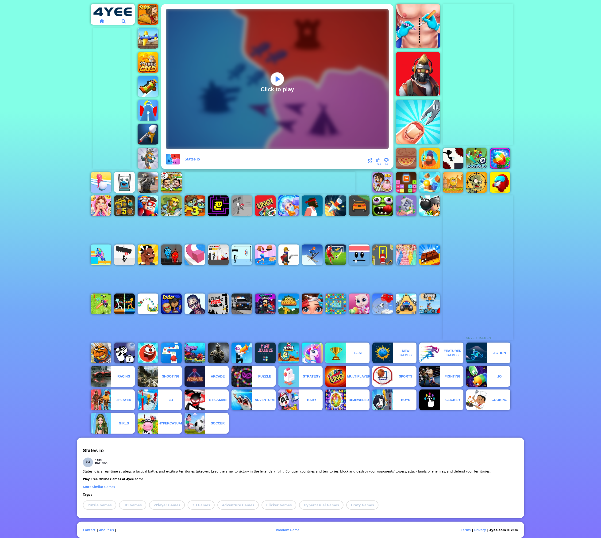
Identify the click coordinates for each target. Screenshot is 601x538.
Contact (89, 530)
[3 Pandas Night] (124, 353)
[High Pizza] (265, 254)
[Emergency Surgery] (288, 205)
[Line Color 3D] (195, 254)
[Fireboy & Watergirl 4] (171, 254)
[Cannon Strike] (148, 304)
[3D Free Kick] (335, 254)
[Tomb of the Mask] (218, 205)
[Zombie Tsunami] (382, 205)
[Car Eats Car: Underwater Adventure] (195, 353)
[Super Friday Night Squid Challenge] (265, 304)
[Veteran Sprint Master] (406, 304)
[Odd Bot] (406, 205)
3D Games (201, 505)
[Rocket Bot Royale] (288, 353)
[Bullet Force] (148, 182)
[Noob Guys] (101, 254)
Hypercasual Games (321, 505)
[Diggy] (148, 158)
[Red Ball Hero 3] (148, 353)
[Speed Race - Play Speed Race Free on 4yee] (359, 205)
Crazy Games (362, 505)
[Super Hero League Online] (148, 205)
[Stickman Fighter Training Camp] (218, 304)
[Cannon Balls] (429, 182)
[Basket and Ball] (101, 353)
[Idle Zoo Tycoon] (288, 304)
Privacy (480, 530)
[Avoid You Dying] (241, 254)
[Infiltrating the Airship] (382, 304)
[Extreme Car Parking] (382, 254)
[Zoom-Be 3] (195, 205)
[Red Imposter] (500, 182)
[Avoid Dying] (124, 254)
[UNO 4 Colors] (265, 205)
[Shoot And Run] (241, 353)
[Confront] (148, 134)
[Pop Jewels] (335, 304)
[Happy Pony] (312, 353)
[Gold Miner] (148, 62)
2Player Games (167, 505)
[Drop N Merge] (406, 182)
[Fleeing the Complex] (241, 205)
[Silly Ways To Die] (359, 254)
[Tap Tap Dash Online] (171, 353)
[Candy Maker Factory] (500, 158)
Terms (466, 530)
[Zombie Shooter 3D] (195, 304)
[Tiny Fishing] (429, 158)
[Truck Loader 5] (124, 205)
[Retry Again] (148, 86)
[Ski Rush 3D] (312, 254)
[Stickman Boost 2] (453, 158)
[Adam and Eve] (453, 182)
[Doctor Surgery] (418, 26)
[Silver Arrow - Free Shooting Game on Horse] (171, 205)
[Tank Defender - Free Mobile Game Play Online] (148, 38)
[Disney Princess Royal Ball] (406, 254)
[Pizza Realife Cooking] (406, 158)
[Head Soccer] (171, 182)
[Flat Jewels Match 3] (265, 353)
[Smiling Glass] (124, 182)
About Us (106, 530)
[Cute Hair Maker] (312, 304)
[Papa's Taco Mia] (148, 14)
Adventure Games (238, 505)
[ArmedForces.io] (218, 353)
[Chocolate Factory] (429, 254)
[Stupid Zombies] (476, 182)
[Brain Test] (148, 254)
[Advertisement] (112, 98)
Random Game (287, 530)
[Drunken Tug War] (124, 304)
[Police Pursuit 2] (241, 304)
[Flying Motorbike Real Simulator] (101, 304)
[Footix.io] (476, 158)
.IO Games (133, 505)
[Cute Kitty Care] (359, 304)
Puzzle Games (100, 505)
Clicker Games (279, 505)
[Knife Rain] (335, 205)
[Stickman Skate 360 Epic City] (218, 254)
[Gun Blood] (288, 254)
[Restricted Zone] (418, 74)
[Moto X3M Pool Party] (429, 304)
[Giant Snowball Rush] (101, 182)
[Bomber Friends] (429, 205)
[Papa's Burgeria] (171, 304)
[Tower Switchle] (148, 110)
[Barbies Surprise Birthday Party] (101, 205)
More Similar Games (99, 487)
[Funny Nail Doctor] (418, 122)
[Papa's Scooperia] (382, 182)
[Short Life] (312, 205)
